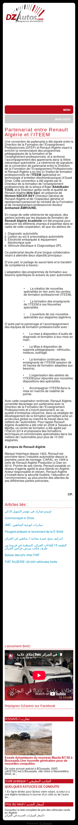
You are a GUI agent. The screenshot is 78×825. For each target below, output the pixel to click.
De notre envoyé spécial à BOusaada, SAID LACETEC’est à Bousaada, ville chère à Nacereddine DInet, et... (37, 771)
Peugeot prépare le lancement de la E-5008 (34, 531)
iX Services (45, 823)
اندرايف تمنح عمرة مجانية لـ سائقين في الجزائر (34, 538)
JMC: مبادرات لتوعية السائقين (24, 525)
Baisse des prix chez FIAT (22, 555)
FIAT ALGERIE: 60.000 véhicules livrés (31, 561)
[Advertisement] (39, 64)
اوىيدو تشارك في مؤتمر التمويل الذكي (28, 511)
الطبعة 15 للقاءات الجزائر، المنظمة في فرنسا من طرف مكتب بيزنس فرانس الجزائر (35, 546)
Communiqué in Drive (19, 518)
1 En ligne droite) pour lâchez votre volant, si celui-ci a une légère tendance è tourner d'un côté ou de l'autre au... (37, 794)
